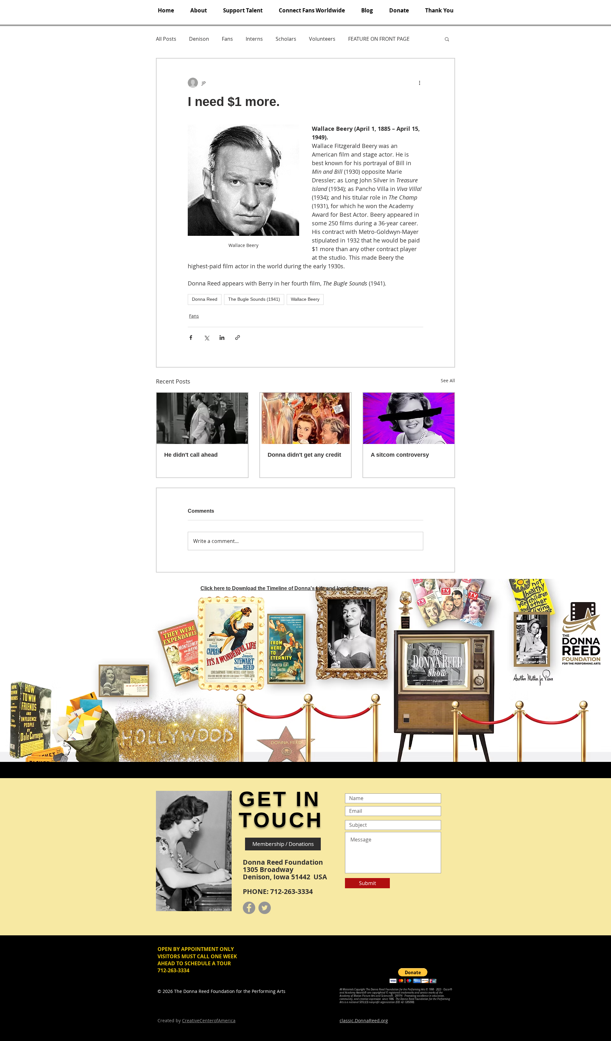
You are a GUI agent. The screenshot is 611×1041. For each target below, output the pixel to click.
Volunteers (322, 38)
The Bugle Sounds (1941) (254, 299)
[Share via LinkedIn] (222, 337)
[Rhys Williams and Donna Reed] (202, 418)
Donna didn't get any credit (304, 455)
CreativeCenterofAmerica (208, 1020)
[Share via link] (238, 337)
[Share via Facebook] (191, 337)
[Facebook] (249, 908)
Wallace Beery (305, 299)
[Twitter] (264, 908)
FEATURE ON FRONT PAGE (379, 38)
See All (448, 380)
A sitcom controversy (400, 455)
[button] (198, 10)
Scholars (286, 38)
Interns (254, 38)
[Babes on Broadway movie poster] (305, 418)
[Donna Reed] (408, 418)
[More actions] (419, 83)
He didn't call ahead (191, 455)
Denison (199, 38)
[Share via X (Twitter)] (206, 337)
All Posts (166, 38)
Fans (227, 38)
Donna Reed (204, 299)
